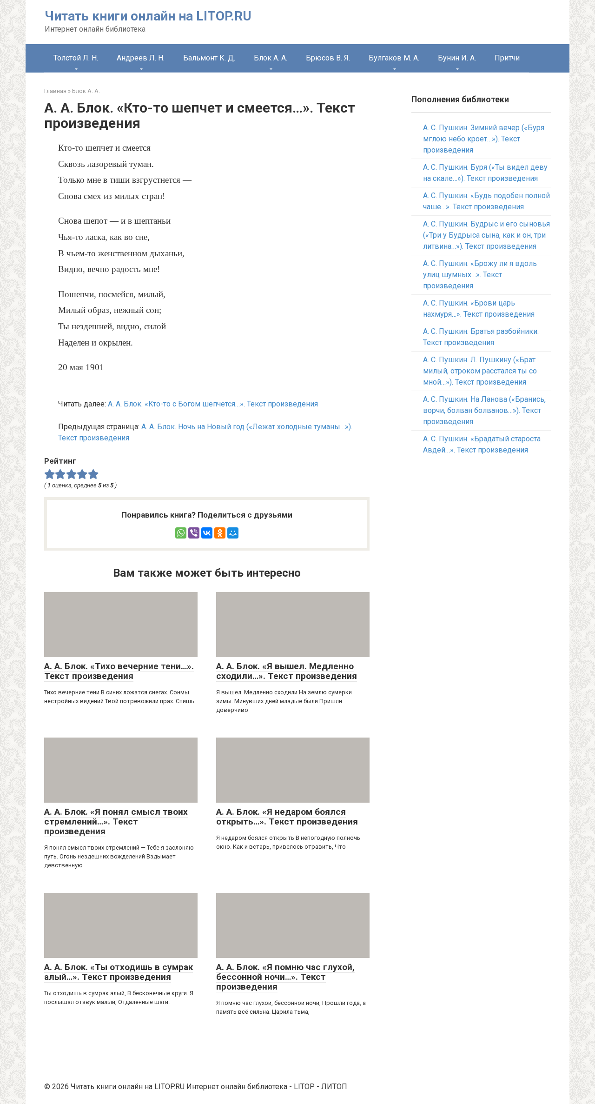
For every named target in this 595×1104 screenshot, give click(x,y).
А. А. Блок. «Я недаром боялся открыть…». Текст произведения (287, 816)
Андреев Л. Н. (141, 57)
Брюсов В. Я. (328, 57)
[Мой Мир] (232, 533)
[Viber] (193, 533)
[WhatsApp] (180, 533)
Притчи (507, 57)
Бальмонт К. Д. (209, 57)
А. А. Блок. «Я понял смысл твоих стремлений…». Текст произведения (116, 821)
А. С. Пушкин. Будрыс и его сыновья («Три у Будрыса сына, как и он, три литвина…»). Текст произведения (486, 235)
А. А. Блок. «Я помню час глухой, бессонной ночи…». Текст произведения (285, 977)
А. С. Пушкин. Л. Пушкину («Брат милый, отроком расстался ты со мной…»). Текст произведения (480, 370)
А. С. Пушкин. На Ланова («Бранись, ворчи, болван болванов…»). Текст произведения (484, 410)
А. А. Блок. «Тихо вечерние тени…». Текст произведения (119, 671)
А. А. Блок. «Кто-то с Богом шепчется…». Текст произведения (213, 403)
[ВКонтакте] (206, 533)
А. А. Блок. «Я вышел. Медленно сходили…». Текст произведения (286, 671)
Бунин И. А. (457, 57)
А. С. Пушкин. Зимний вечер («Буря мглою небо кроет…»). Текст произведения (483, 138)
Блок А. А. (270, 57)
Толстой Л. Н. (75, 57)
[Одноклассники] (219, 533)
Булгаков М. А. (394, 57)
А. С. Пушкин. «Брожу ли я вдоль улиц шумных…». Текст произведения (480, 274)
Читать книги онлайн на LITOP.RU (148, 16)
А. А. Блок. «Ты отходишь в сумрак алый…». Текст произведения (118, 972)
